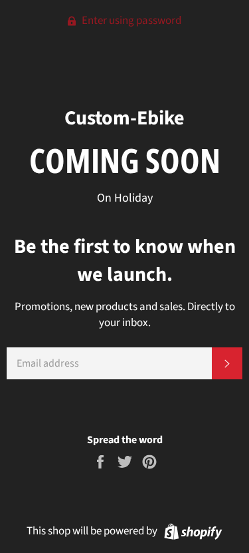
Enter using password (130, 21)
